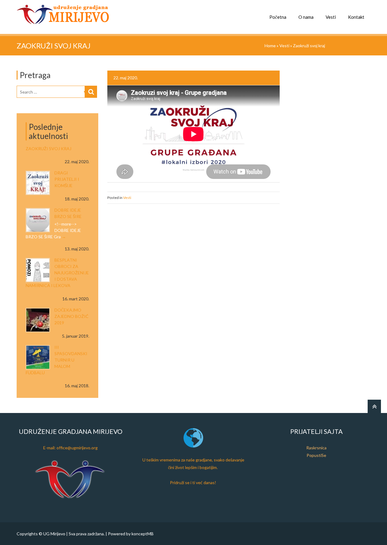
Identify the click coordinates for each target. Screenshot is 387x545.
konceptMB (143, 533)
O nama (306, 17)
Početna (277, 17)
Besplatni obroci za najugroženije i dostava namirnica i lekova (57, 272)
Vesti (331, 17)
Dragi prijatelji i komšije (66, 179)
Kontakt (356, 17)
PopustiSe (316, 455)
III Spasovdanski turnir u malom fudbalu (56, 360)
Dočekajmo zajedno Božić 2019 (71, 316)
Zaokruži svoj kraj (48, 148)
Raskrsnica (316, 447)
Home (270, 45)
